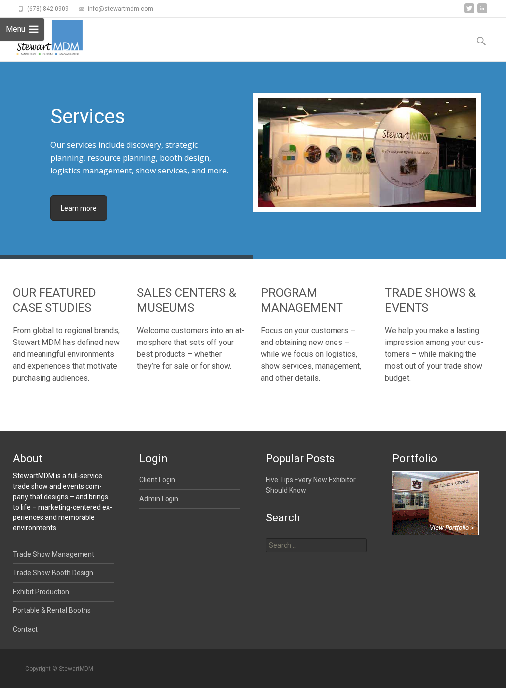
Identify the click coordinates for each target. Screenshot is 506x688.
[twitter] (469, 12)
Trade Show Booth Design (53, 573)
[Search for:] (316, 545)
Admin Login (158, 499)
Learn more (79, 208)
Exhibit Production (41, 592)
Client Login (157, 480)
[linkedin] (482, 12)
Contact (25, 629)
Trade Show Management (53, 554)
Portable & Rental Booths (52, 610)
